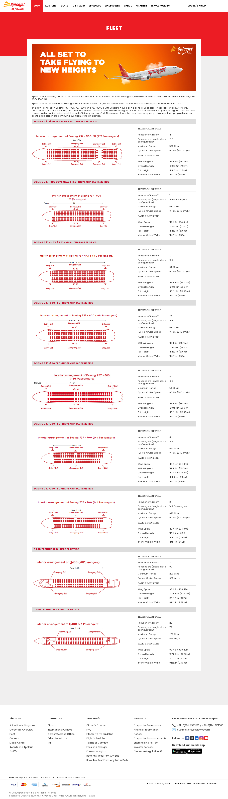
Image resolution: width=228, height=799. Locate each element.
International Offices (60, 729)
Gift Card (79, 5)
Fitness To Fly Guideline (99, 734)
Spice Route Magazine (22, 725)
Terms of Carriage (97, 742)
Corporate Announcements (150, 738)
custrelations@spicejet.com (193, 729)
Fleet (12, 734)
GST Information (196, 783)
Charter (141, 5)
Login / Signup (197, 5)
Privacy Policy (163, 783)
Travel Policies (160, 5)
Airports (52, 725)
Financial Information (146, 729)
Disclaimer (179, 783)
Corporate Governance (147, 725)
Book (37, 5)
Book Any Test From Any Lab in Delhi (107, 760)
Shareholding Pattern (146, 742)
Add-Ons (50, 5)
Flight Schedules (95, 738)
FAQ (88, 729)
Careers (14, 738)
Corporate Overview (21, 729)
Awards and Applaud (21, 747)
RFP (50, 742)
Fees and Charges (96, 747)
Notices (138, 734)
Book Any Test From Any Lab (102, 755)
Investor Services (144, 747)
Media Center (17, 742)
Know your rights (96, 751)
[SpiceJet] (14, 5)
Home (150, 783)
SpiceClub (95, 5)
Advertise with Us (57, 738)
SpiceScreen (112, 5)
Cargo (128, 5)
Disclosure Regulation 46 (148, 751)
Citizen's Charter (96, 725)
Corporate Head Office (61, 734)
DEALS (64, 5)
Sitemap (212, 783)
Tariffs (13, 751)
